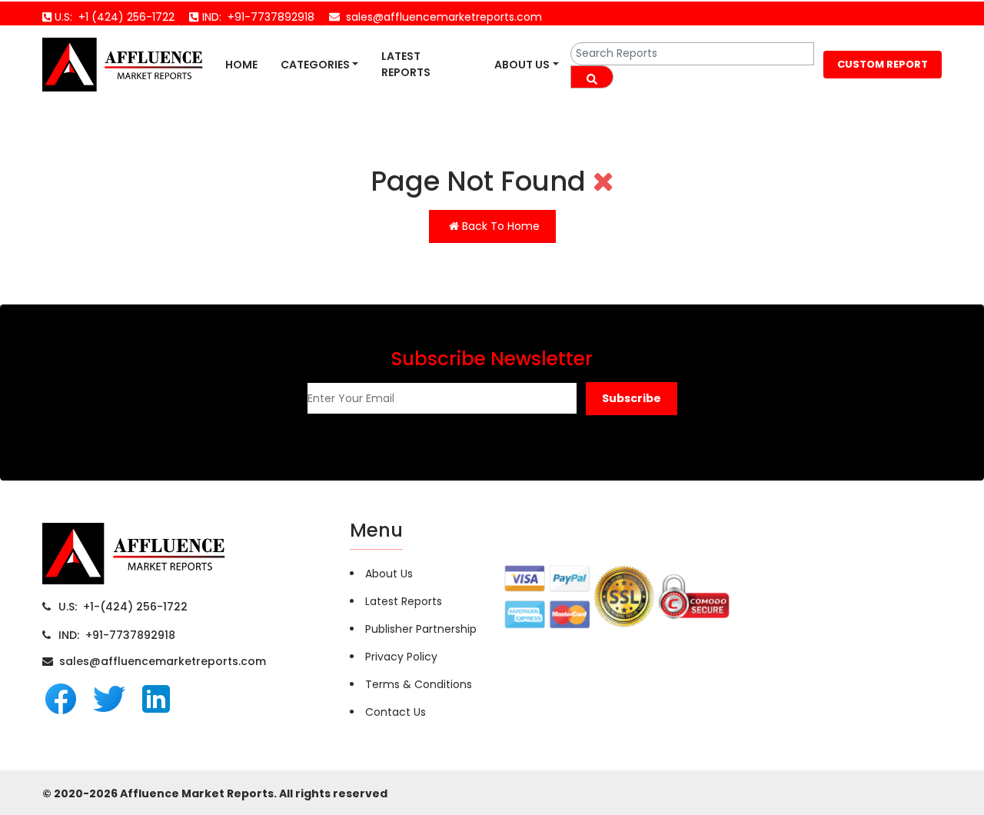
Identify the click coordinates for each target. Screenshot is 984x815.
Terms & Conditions (418, 684)
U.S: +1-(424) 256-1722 (123, 606)
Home (241, 64)
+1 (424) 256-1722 (123, 17)
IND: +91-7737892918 (116, 635)
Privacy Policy (401, 656)
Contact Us (395, 712)
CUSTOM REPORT (882, 64)
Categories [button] (315, 64)
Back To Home (499, 226)
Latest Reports (405, 64)
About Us (522, 64)
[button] (631, 398)
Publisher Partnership (421, 629)
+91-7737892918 (267, 17)
